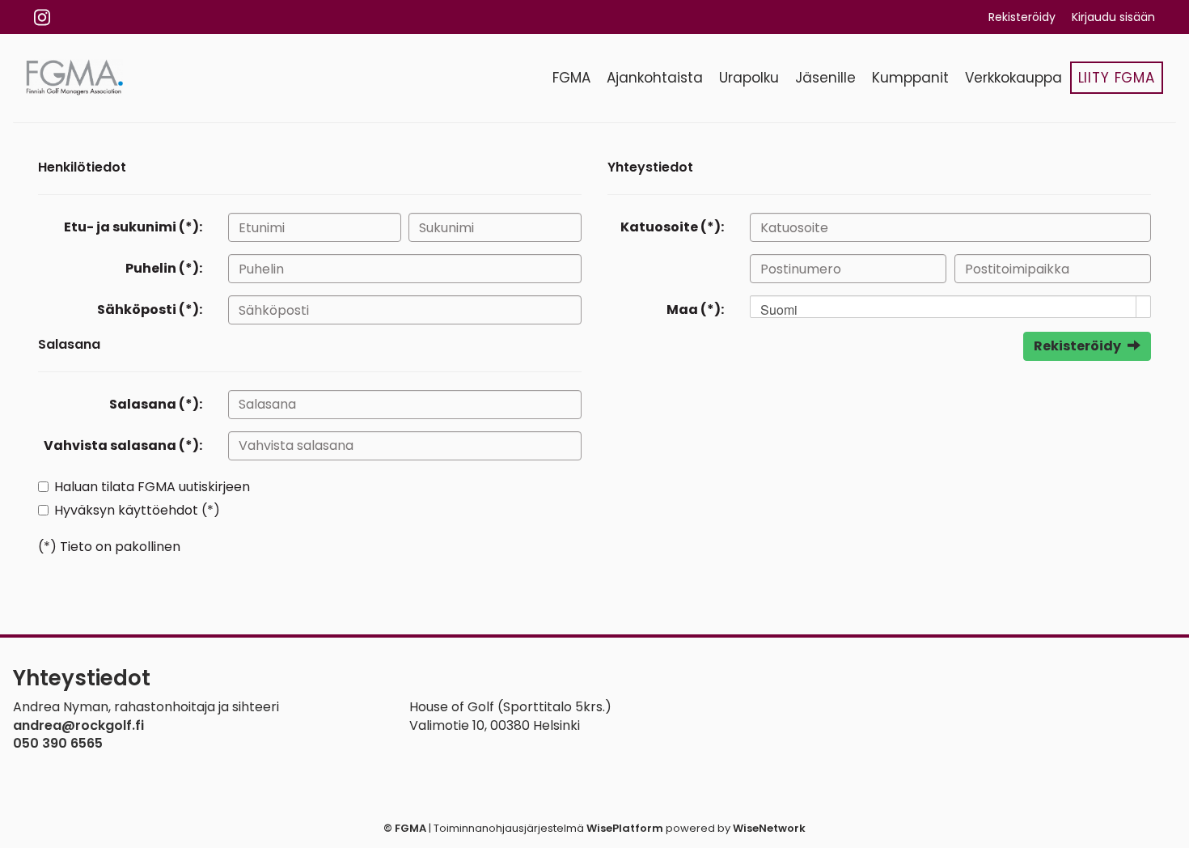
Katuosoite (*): (672, 227)
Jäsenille (825, 77)
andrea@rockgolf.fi (78, 725)
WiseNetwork (769, 828)
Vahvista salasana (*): (123, 445)
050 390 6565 (58, 743)
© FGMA (404, 828)
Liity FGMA (1117, 77)
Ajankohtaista (655, 77)
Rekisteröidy (1022, 17)
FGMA (571, 77)
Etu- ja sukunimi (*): (133, 227)
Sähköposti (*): (149, 309)
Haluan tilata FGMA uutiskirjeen (152, 486)
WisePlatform (624, 828)
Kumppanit (910, 77)
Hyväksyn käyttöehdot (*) (137, 510)
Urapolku (749, 77)
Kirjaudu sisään (1113, 17)
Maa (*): (695, 309)
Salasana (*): (155, 404)
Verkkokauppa (1013, 77)
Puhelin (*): (163, 268)
